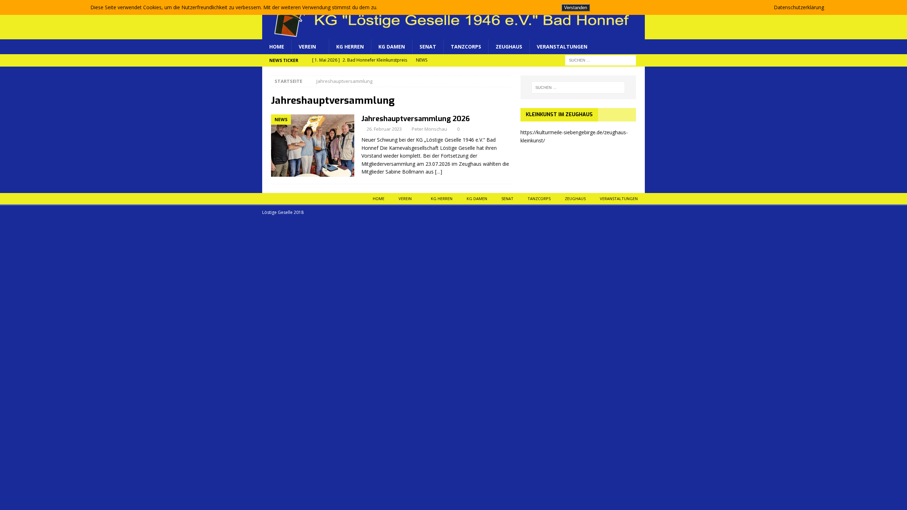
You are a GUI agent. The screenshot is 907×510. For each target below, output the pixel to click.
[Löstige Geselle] (453, 35)
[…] (438, 171)
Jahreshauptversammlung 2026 (415, 119)
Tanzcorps (466, 46)
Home (276, 46)
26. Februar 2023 (384, 129)
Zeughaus (509, 46)
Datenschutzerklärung (799, 7)
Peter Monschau (429, 129)
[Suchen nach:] (600, 60)
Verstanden (575, 7)
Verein (307, 46)
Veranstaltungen (562, 46)
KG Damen (391, 46)
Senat (427, 46)
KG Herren (350, 46)
